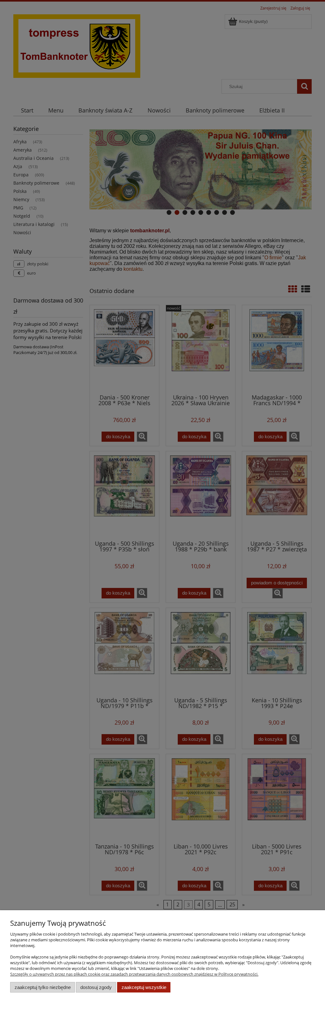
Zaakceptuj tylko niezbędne (43, 987)
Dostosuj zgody (96, 987)
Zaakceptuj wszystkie (144, 987)
